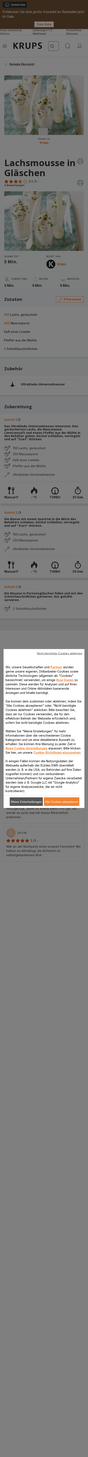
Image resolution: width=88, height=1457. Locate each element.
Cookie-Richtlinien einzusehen (57, 752)
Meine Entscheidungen (26, 801)
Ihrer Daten (64, 680)
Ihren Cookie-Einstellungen (26, 748)
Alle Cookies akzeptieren (61, 801)
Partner (56, 667)
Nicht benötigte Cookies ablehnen (59, 653)
